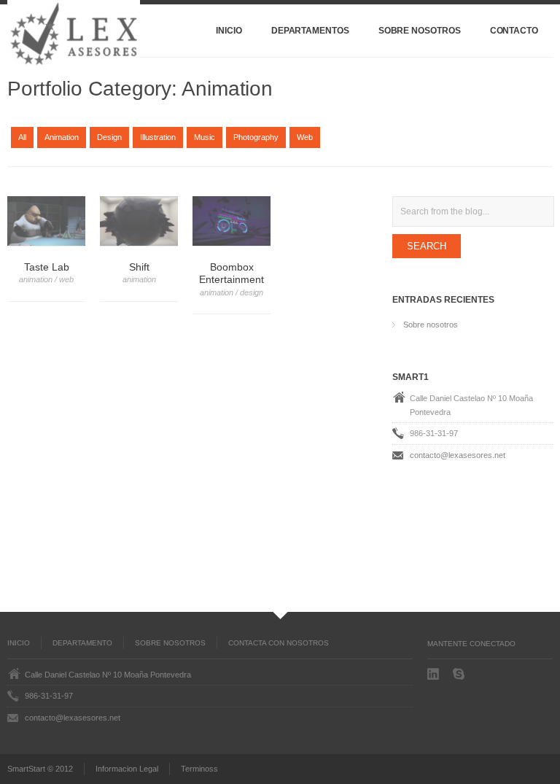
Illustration (158, 137)
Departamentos (310, 31)
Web (305, 137)
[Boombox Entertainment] (231, 221)
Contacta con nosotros (278, 643)
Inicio (229, 31)
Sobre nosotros (419, 31)
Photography (256, 137)
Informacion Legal (127, 768)
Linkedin (434, 674)
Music (204, 137)
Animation (61, 137)
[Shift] (139, 221)
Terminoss (199, 768)
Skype (460, 674)
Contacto (514, 31)
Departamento (82, 643)
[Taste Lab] (46, 221)
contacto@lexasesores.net (457, 455)
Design (109, 137)
